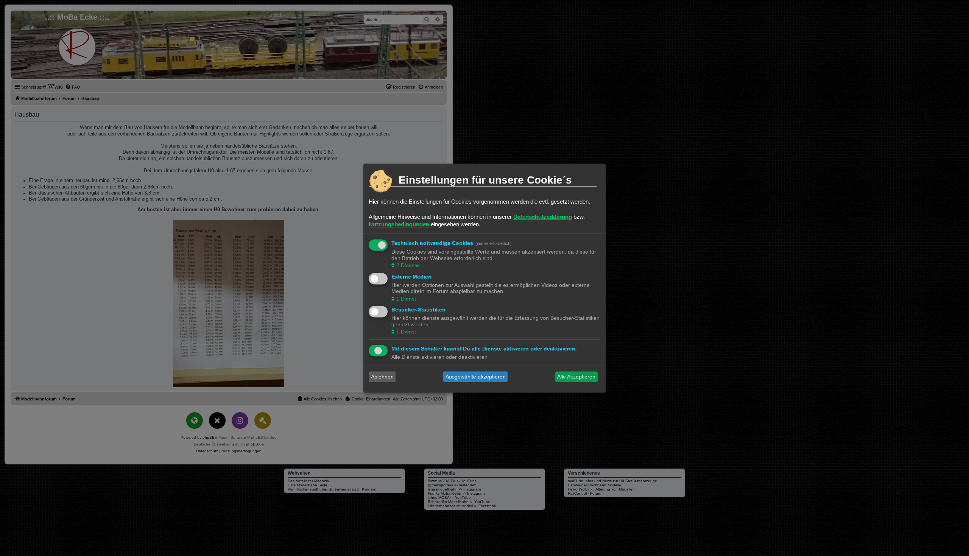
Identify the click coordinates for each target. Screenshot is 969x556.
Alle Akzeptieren (576, 377)
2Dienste (407, 266)
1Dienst (406, 299)
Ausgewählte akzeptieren (476, 377)
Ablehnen (382, 377)
